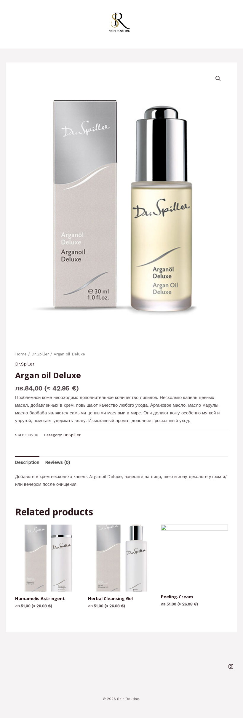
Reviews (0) (57, 462)
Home (21, 354)
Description (27, 462)
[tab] (27, 462)
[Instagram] (231, 666)
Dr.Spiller (40, 354)
